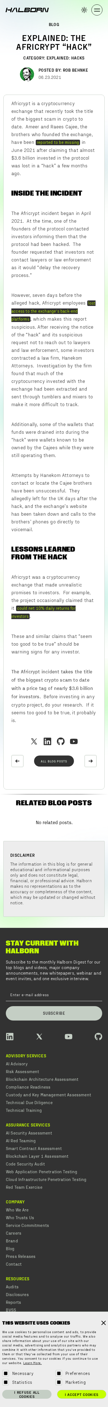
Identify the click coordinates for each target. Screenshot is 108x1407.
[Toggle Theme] (84, 10)
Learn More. (32, 1363)
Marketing (75, 1382)
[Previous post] (17, 761)
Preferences (77, 1373)
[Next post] (90, 761)
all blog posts (54, 761)
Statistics (22, 1382)
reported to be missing (58, 142)
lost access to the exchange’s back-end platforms (53, 310)
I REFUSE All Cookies (26, 1394)
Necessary (23, 1373)
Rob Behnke (75, 69)
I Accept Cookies (82, 1394)
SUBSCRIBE (54, 1013)
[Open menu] (96, 9)
